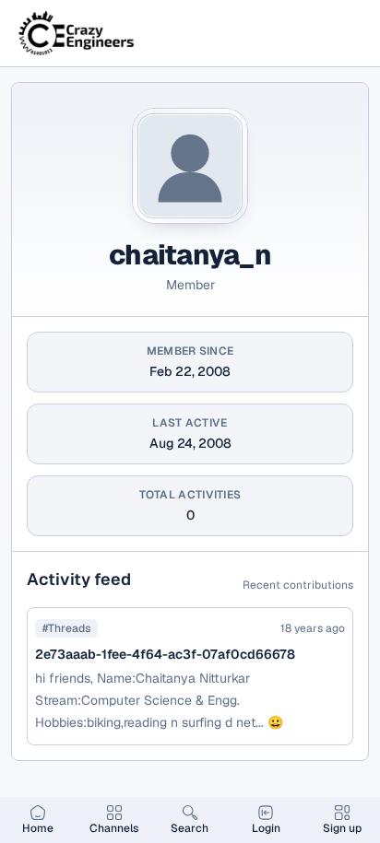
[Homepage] (77, 33)
